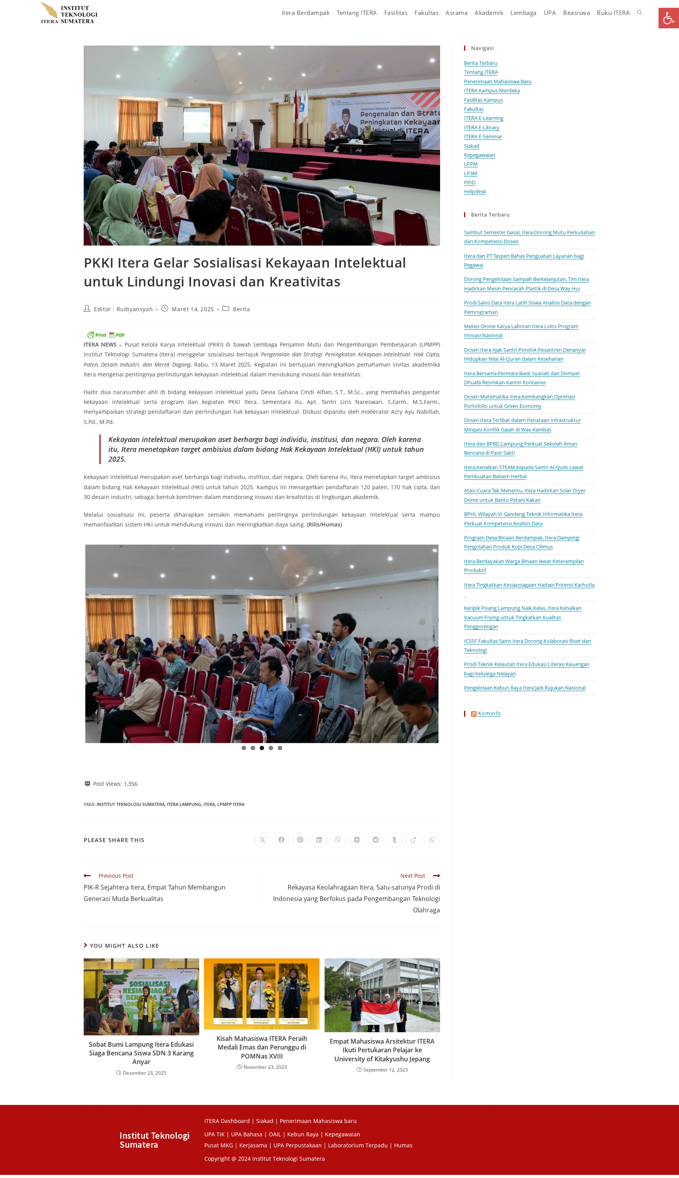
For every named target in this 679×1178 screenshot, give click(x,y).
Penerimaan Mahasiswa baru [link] (318, 1121)
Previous (73, 642)
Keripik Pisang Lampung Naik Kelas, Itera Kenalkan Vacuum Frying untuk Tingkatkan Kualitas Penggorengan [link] (523, 617)
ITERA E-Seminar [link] (483, 136)
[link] (669, 18)
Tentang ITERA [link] (481, 71)
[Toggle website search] (639, 12)
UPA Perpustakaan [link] (297, 1145)
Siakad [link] (471, 145)
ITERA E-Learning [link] (483, 117)
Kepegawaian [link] (479, 154)
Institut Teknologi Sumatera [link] (131, 804)
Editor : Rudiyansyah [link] (123, 309)
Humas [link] (403, 1145)
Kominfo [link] (489, 713)
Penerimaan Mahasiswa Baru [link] (498, 81)
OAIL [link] (275, 1134)
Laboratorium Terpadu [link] (358, 1145)
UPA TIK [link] (214, 1134)
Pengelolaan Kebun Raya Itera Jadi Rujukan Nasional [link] (524, 687)
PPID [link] (469, 182)
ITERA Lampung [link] (184, 804)
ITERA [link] (209, 804)
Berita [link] (241, 309)
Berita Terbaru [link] (480, 62)
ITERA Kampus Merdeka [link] (492, 90)
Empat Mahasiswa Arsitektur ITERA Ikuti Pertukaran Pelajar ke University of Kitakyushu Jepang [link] (382, 1050)
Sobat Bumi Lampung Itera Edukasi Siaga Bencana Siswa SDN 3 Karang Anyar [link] (141, 1053)
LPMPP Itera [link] (230, 804)
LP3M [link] (470, 173)
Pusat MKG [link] (218, 1145)
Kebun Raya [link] (303, 1134)
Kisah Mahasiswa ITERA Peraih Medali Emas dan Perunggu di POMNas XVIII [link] (262, 1047)
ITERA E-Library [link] (481, 127)
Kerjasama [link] (254, 1145)
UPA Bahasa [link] (246, 1134)
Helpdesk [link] (475, 191)
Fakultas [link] (474, 108)
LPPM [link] (471, 163)
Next (450, 642)
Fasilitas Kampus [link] (483, 99)
